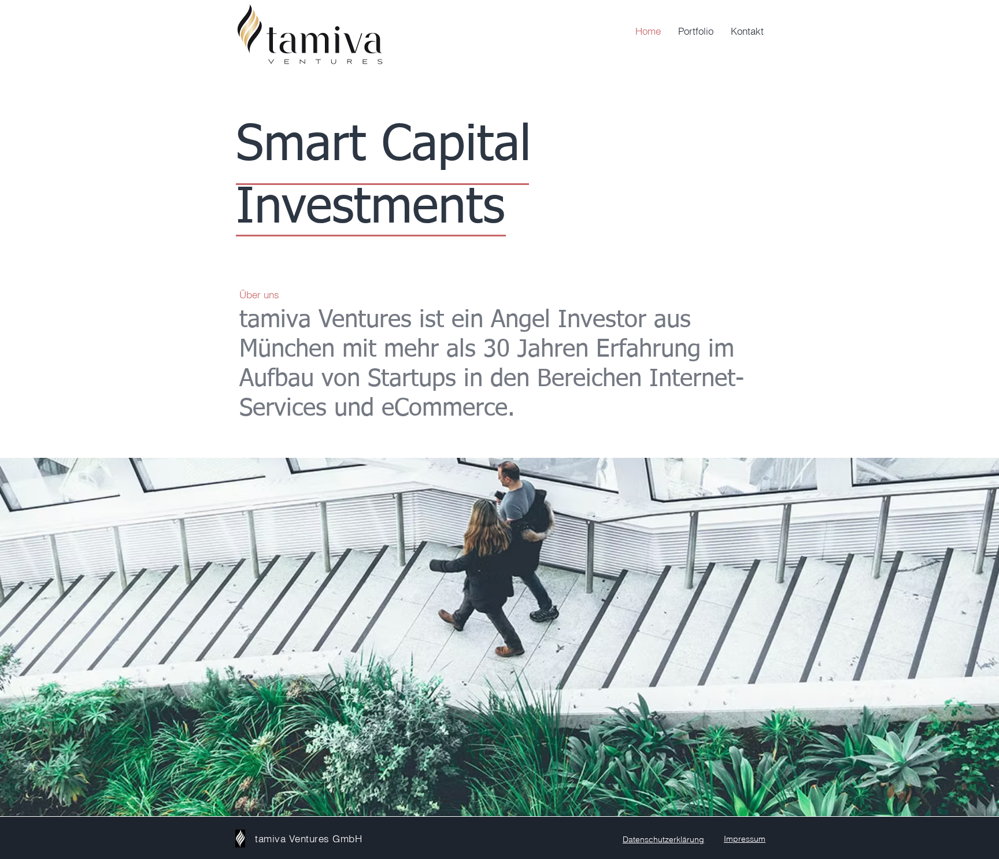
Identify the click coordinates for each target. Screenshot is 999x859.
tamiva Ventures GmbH (308, 838)
